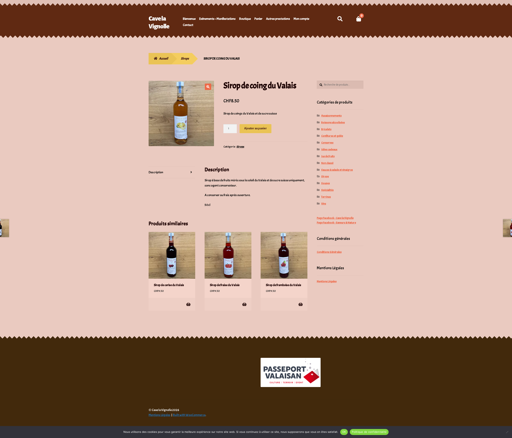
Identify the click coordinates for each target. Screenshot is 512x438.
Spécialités (327, 190)
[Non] (507, 432)
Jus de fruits (328, 156)
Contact (188, 25)
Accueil (163, 59)
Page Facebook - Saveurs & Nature (336, 222)
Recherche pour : (340, 19)
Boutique (245, 19)
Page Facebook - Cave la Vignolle (335, 218)
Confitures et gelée (332, 136)
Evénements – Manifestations (217, 19)
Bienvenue (189, 19)
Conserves (327, 142)
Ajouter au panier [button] (188, 304)
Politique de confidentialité (369, 431)
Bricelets (326, 129)
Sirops (185, 59)
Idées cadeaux (329, 149)
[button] (208, 87)
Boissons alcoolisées (333, 122)
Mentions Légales (327, 281)
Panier (258, 19)
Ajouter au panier (255, 128)
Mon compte (301, 19)
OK (344, 431)
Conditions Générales (329, 252)
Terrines (326, 197)
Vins (323, 203)
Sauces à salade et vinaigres (337, 170)
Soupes (325, 183)
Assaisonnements (331, 115)
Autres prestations (278, 19)
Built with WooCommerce (189, 415)
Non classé (327, 163)
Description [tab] (156, 172)
